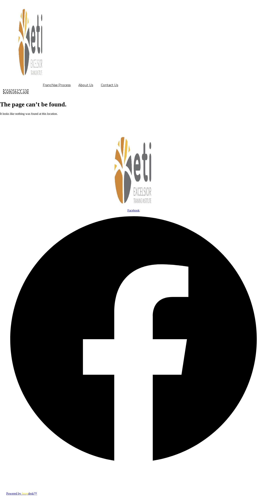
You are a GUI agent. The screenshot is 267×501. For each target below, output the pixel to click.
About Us (85, 85)
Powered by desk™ (21, 493)
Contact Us (109, 85)
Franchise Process (57, 85)
